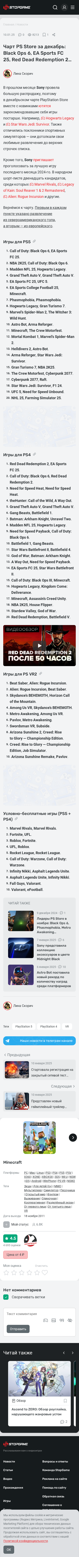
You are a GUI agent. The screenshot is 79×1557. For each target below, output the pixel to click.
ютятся (44, 106)
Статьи (8, 1470)
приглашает (43, 160)
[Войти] (64, 7)
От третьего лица (59, 1206)
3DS (57, 1176)
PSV (69, 1172)
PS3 (48, 1172)
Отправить (18, 1329)
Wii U (65, 1176)
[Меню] (73, 7)
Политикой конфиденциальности (25, 1541)
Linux (40, 1172)
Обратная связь (53, 1496)
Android (36, 1181)
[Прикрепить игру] (45, 1320)
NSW (72, 1176)
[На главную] (16, 7)
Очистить (41, 1265)
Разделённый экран (60, 1202)
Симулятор (51, 1190)
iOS (27, 1181)
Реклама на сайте (54, 1479)
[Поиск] (55, 7)
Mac (32, 1172)
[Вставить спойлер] (69, 1320)
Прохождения (13, 1487)
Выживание (32, 1198)
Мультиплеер (33, 1190)
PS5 (61, 1172)
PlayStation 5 (23, 1026)
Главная (8, 24)
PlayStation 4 (48, 1026)
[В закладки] (65, 1401)
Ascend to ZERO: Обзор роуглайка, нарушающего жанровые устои (39, 1411)
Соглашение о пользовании (52, 1507)
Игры (7, 1501)
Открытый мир (35, 1194)
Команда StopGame (56, 1470)
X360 (27, 1176)
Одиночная (49, 1198)
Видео (7, 1479)
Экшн (27, 1186)
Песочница (67, 1190)
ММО (57, 1186)
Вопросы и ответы (55, 1461)
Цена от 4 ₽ (15, 1255)
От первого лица (35, 1206)
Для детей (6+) (42, 1186)
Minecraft (12, 1162)
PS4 (55, 1172)
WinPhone (49, 1181)
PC (26, 1172)
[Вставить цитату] (61, 1320)
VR (67, 1026)
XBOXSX (47, 1176)
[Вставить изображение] (53, 1320)
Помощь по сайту (54, 1487)
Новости (22, 24)
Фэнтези (52, 1194)
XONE (36, 1176)
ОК (9, 1550)
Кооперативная (34, 1202)
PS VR (61, 1181)
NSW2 (71, 1181)
